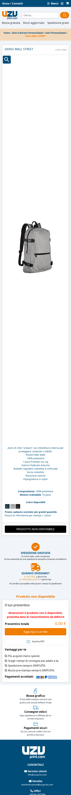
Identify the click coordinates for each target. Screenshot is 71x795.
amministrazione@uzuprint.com (37, 784)
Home (7, 32)
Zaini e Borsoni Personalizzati (27, 32)
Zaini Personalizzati (55, 32)
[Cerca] (64, 15)
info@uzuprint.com (37, 774)
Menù (54, 3)
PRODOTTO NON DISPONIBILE (35, 529)
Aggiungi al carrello (35, 632)
